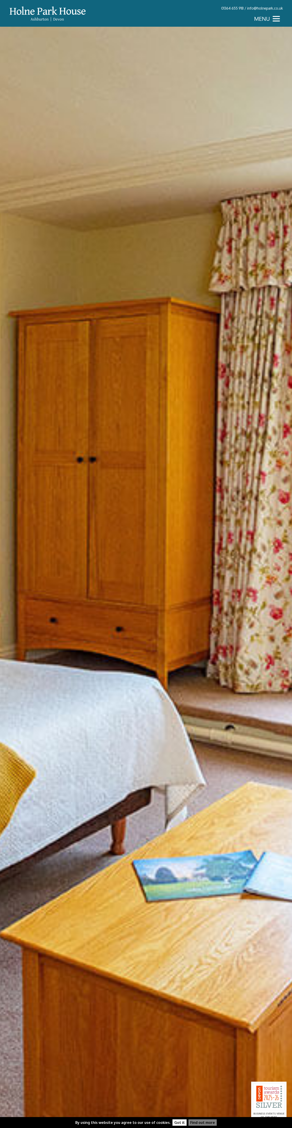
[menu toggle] (268, 18)
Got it (179, 1122)
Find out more (202, 1122)
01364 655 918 (232, 8)
